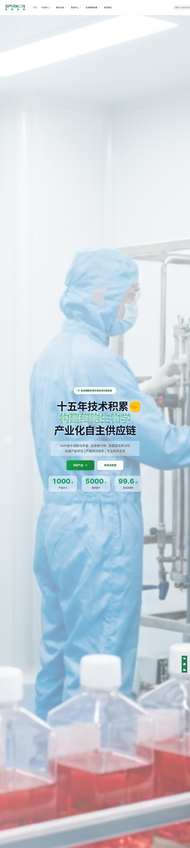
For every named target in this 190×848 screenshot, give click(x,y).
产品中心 (45, 7)
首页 (35, 7)
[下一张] (182, 439)
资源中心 (75, 7)
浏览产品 (78, 465)
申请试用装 (110, 465)
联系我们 (108, 7)
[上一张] (8, 439)
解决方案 (60, 7)
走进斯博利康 (91, 7)
